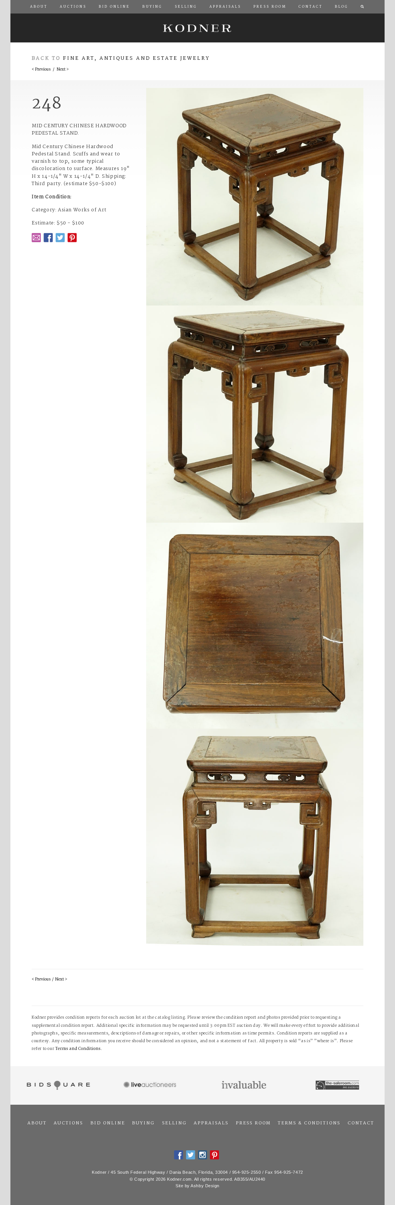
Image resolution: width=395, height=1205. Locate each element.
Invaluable (244, 1085)
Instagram (202, 1154)
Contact (361, 1123)
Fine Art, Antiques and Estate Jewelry (136, 58)
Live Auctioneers (151, 1085)
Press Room (253, 1123)
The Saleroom (338, 1085)
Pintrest (72, 237)
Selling (174, 1123)
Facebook (48, 237)
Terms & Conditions (309, 1123)
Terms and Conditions (78, 1049)
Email (36, 237)
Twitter (60, 237)
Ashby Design (205, 1185)
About (37, 1123)
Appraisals (211, 1123)
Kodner (197, 28)
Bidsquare (57, 1085)
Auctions (68, 1123)
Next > (63, 69)
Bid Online (107, 1123)
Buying (143, 1123)
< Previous (41, 69)
